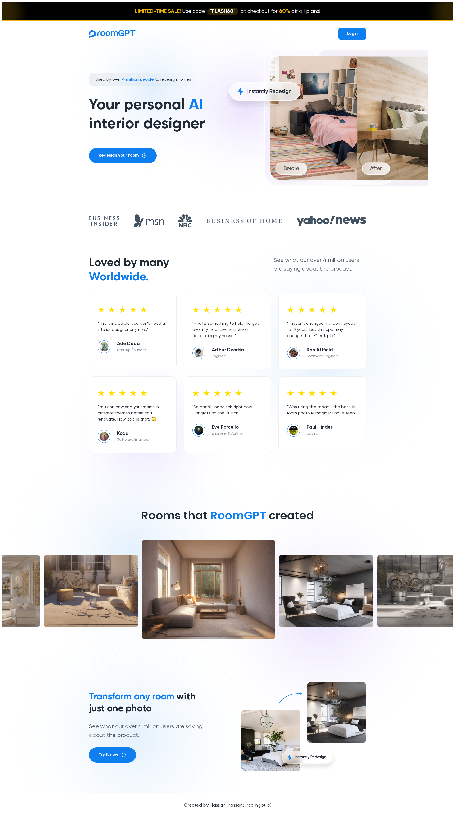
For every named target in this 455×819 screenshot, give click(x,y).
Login (352, 34)
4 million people (138, 79)
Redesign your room (119, 155)
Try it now (108, 755)
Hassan (217, 805)
